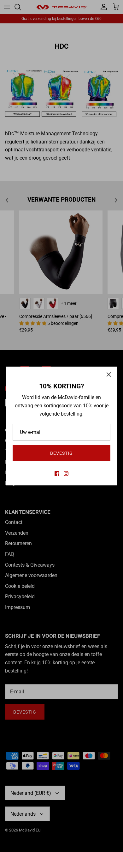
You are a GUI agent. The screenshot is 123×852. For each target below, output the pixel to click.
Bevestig (61, 453)
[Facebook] (57, 473)
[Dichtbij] (109, 374)
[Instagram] (66, 473)
